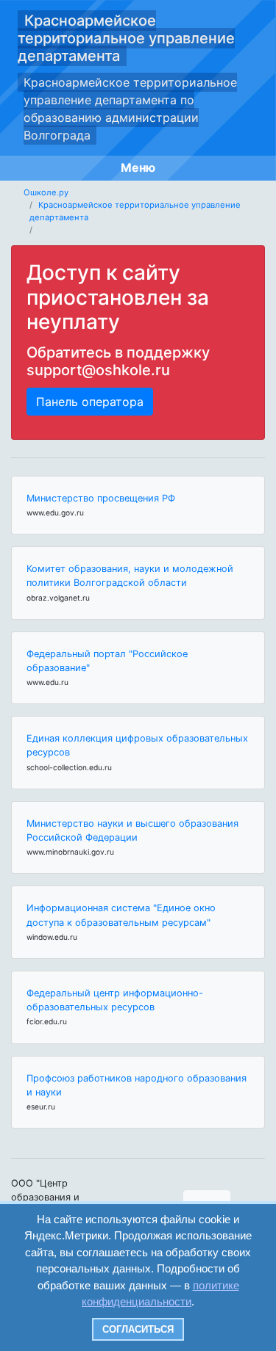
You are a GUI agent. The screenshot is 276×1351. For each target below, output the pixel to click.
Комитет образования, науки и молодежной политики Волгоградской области (129, 575)
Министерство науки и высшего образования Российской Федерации (132, 830)
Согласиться (138, 1329)
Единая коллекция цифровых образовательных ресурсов (137, 745)
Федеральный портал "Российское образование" (107, 660)
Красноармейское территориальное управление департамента (126, 38)
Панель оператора (90, 401)
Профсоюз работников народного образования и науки (136, 1085)
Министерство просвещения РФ (100, 498)
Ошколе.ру (46, 192)
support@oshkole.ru (98, 370)
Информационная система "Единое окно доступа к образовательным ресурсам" (121, 914)
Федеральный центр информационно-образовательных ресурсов (114, 1000)
